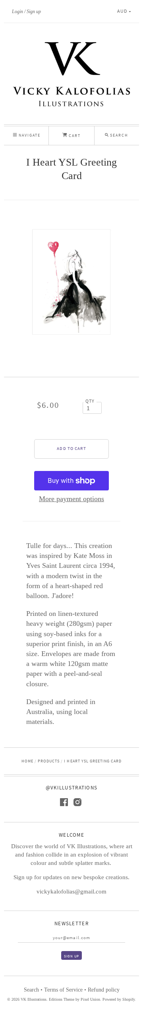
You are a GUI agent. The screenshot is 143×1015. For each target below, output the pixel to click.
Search (31, 990)
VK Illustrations (33, 999)
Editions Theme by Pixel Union (74, 999)
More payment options (71, 499)
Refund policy (104, 990)
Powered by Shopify (118, 999)
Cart (74, 135)
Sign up (34, 11)
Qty (90, 401)
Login (17, 11)
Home (27, 761)
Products (49, 761)
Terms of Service (63, 990)
